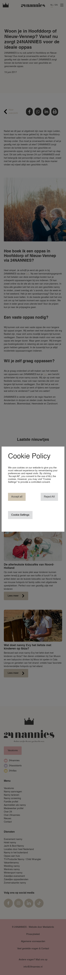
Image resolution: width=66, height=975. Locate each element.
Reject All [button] (49, 497)
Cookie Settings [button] (20, 515)
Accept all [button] (16, 497)
